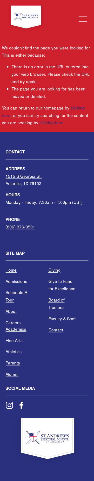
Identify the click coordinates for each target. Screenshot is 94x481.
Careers (13, 322)
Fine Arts (14, 340)
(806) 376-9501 (20, 227)
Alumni (12, 374)
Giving (54, 270)
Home (11, 270)
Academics (16, 329)
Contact (55, 330)
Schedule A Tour (16, 296)
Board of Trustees (56, 303)
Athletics (14, 351)
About (11, 311)
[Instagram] (9, 405)
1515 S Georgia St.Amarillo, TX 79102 (24, 179)
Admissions (16, 281)
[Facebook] (21, 405)
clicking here (52, 122)
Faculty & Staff (61, 319)
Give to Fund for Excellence (61, 285)
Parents (13, 363)
